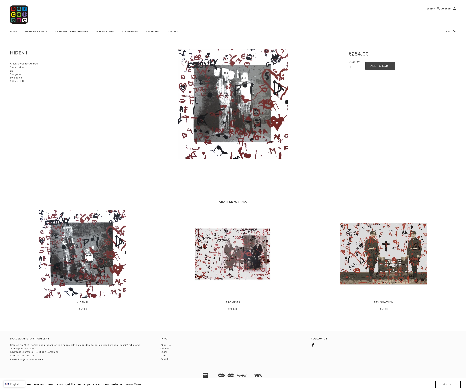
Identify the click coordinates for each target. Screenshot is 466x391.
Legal (164, 351)
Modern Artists (36, 31)
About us (166, 344)
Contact (173, 31)
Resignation (383, 302)
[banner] (19, 14)
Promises (233, 302)
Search (431, 8)
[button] (14, 384)
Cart (449, 31)
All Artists (130, 31)
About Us (152, 31)
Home (13, 31)
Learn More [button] (133, 384)
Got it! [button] (448, 384)
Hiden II (82, 302)
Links (164, 355)
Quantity (354, 62)
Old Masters (105, 31)
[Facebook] (313, 345)
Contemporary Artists (72, 31)
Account (446, 8)
